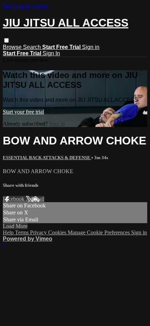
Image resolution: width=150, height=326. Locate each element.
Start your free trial (23, 112)
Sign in (90, 47)
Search (32, 47)
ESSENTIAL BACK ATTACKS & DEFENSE (47, 157)
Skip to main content (25, 6)
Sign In (51, 53)
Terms (22, 232)
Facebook (14, 199)
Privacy (39, 232)
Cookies (58, 232)
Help (9, 232)
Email (37, 199)
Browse (13, 47)
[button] (6, 40)
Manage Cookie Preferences (99, 232)
